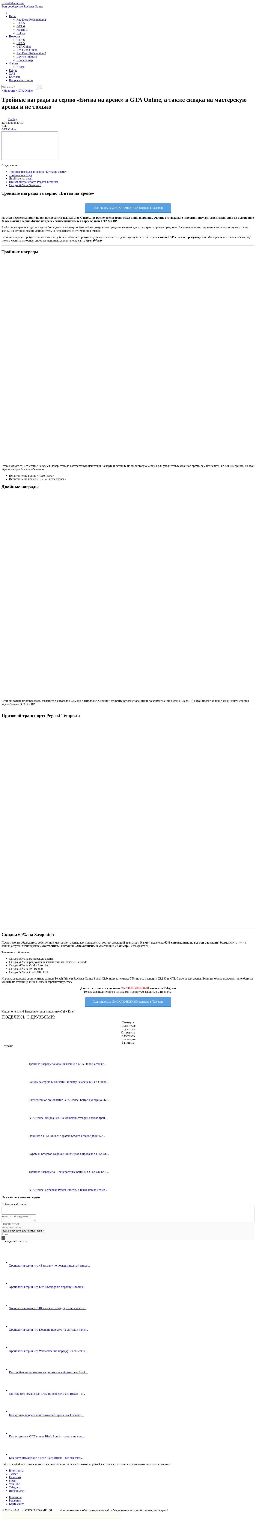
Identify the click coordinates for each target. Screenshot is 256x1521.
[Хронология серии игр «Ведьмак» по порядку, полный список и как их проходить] (22, 1262)
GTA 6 (20, 26)
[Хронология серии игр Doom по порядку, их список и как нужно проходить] (22, 1326)
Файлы (13, 63)
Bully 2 (20, 33)
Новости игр (24, 60)
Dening (12, 119)
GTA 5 (20, 23)
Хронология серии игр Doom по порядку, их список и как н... (48, 1329)
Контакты (15, 1497)
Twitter (13, 1473)
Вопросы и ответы (21, 80)
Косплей (14, 77)
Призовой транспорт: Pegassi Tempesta (33, 181)
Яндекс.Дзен (17, 1490)
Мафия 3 (22, 29)
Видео (20, 66)
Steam (12, 1480)
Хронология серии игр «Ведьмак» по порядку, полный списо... (49, 1265)
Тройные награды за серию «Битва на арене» (38, 171)
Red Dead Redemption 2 (31, 19)
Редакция (15, 1500)
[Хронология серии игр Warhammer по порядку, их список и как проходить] (22, 1347)
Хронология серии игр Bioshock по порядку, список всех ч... (47, 1308)
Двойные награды (20, 178)
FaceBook (15, 1477)
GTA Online (23, 46)
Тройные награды (20, 175)
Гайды (13, 70)
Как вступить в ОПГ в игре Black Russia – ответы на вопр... (47, 1436)
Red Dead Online (26, 50)
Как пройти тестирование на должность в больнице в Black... (48, 1372)
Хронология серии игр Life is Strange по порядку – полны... (47, 1286)
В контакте (16, 1470)
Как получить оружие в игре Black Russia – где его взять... (46, 1457)
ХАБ (12, 73)
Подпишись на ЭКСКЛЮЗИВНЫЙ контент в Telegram (128, 207)
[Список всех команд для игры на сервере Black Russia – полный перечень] (22, 1390)
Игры (12, 16)
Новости (14, 36)
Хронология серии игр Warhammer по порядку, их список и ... (48, 1351)
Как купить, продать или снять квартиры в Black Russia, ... (46, 1415)
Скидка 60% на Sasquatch (25, 185)
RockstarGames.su (22, 4)
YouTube (14, 1484)
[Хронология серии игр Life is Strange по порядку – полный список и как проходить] (22, 1283)
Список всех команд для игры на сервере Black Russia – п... (47, 1393)
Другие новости (26, 56)
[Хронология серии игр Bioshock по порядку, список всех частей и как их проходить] (22, 1304)
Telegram (14, 1487)
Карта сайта (16, 1503)
